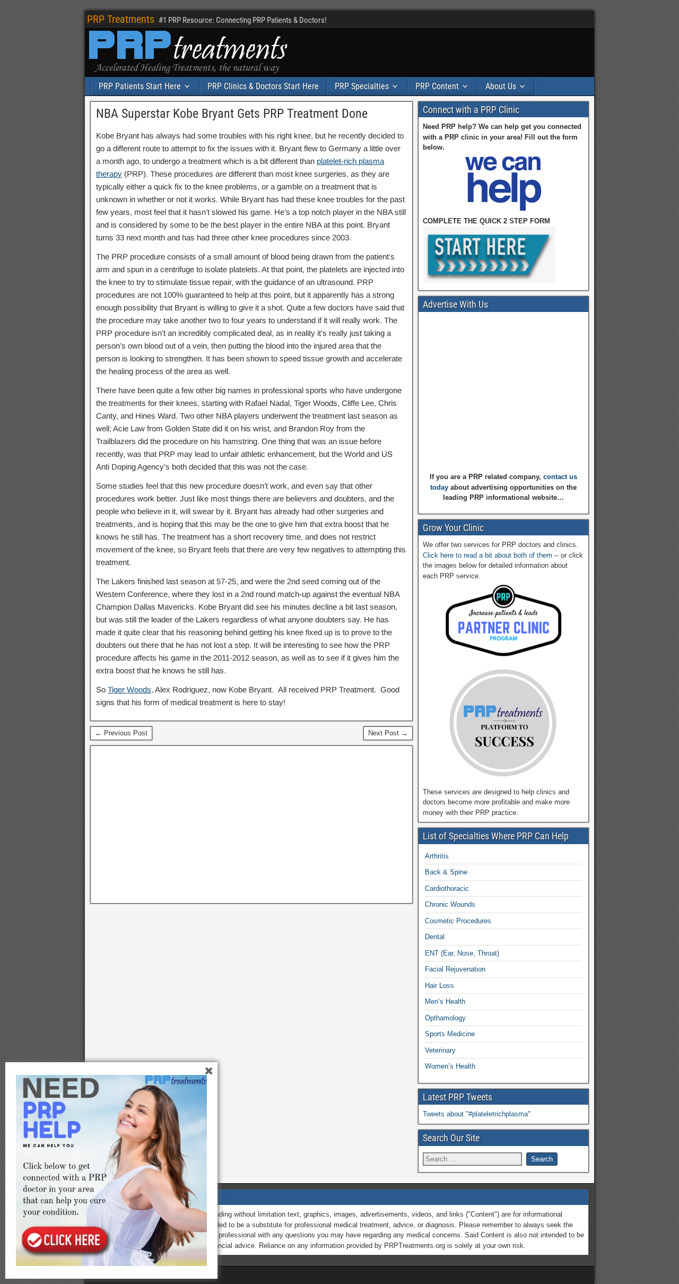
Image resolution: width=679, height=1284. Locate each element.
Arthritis (437, 856)
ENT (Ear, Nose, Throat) (462, 953)
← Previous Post (121, 733)
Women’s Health (450, 1066)
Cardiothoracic (447, 888)
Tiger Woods (129, 689)
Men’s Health (445, 1001)
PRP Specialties (362, 86)
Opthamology (445, 1018)
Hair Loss (439, 986)
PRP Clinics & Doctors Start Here (263, 86)
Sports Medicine (450, 1034)
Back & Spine (446, 872)
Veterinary (440, 1050)
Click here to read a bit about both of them (487, 555)
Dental (435, 937)
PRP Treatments (120, 19)
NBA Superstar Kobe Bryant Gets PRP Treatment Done (232, 113)
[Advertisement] (251, 824)
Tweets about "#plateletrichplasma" (476, 1114)
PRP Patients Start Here (140, 86)
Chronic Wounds (450, 904)
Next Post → (388, 733)
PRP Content (437, 86)
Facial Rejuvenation (455, 969)
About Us (500, 86)
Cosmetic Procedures (458, 921)
